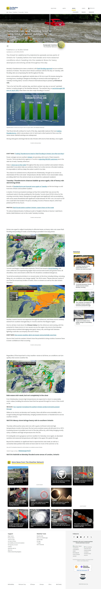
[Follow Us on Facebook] (74, 537)
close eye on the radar (18, 165)
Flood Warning (53, 268)
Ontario (30, 157)
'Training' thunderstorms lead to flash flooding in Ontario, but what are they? (39, 154)
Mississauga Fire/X (25, 451)
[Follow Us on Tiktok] (84, 537)
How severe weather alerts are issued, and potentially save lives (35, 335)
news (10, 12)
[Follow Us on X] (91, 537)
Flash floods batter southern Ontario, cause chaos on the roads (33, 208)
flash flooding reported (44, 69)
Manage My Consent (13, 544)
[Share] (8, 46)
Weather (15, 12)
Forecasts (21, 12)
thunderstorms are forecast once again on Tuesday (30, 186)
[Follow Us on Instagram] (77, 537)
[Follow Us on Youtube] (81, 537)
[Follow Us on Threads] (87, 537)
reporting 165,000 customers (48, 159)
